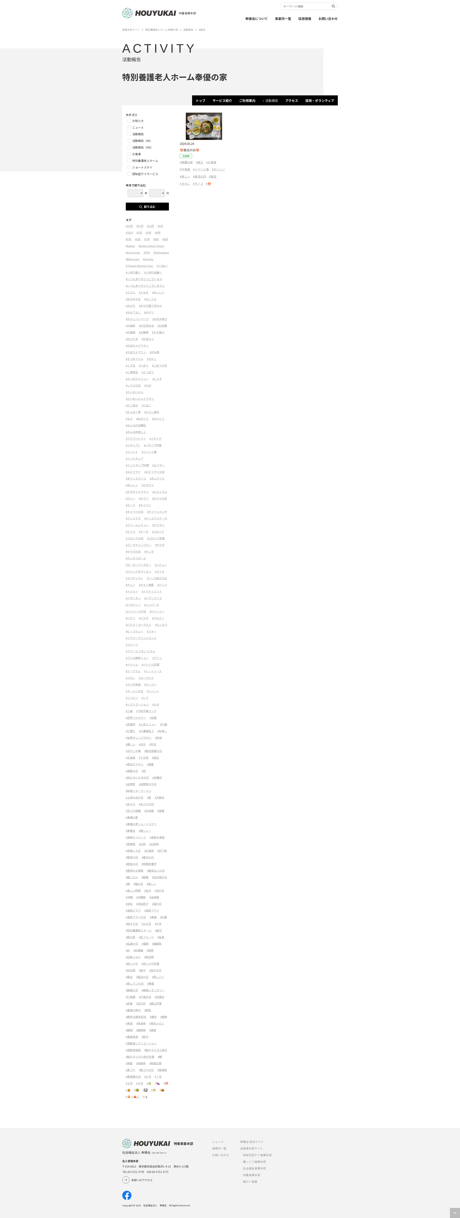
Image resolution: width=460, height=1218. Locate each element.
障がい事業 (250, 1181)
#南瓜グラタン (134, 764)
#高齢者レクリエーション (141, 1043)
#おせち (130, 306)
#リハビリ (132, 698)
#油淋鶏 (154, 897)
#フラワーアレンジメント (141, 638)
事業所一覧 (283, 18)
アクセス (291, 100)
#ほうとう (158, 418)
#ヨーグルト (146, 678)
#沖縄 (129, 897)
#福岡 (145, 944)
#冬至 (152, 744)
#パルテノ (158, 618)
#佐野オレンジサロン (138, 737)
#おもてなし (133, 312)
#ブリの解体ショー (137, 658)
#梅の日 (138, 884)
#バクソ (130, 618)
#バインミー (157, 611)
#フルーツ (132, 644)
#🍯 (128, 1090)
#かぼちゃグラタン (137, 345)
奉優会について (256, 18)
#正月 (147, 890)
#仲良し (162, 731)
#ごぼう (143, 365)
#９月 (139, 1083)
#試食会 (159, 997)
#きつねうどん (134, 359)
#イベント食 (201, 169)
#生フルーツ (146, 937)
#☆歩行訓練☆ (153, 272)
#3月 (148, 232)
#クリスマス (133, 518)
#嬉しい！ (145, 831)
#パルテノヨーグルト (138, 625)
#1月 (160, 226)
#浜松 (129, 904)
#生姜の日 (132, 944)
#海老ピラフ (133, 910)
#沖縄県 (141, 897)
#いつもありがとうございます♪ (145, 286)
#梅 (128, 884)
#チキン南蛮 (146, 585)
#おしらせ (150, 299)
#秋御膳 (138, 950)
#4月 (157, 232)
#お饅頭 (143, 332)
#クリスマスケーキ (155, 518)
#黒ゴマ (130, 1070)
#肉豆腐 (130, 970)
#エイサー (158, 465)
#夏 (149, 797)
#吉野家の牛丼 (148, 784)
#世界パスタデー (136, 718)
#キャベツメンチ (157, 512)
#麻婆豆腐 (155, 1063)
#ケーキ (143, 531)
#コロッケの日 (134, 538)
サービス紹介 (222, 100)
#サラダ (160, 545)
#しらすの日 (133, 385)
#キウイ (143, 498)
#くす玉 (130, 365)
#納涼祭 (149, 957)
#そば (147, 385)
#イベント (132, 452)
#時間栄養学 (149, 864)
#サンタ (149, 551)
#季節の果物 (157, 837)
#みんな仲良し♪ (136, 432)
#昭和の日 (132, 864)
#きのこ (185, 183)
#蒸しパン (158, 977)
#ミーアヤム (133, 671)
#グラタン (158, 525)
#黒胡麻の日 (133, 1076)
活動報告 (188, 29)
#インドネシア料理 (137, 465)
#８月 (129, 1083)
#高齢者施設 (133, 1050)
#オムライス (157, 478)
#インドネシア (134, 458)
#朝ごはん (132, 877)
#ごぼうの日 (159, 365)
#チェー (130, 585)
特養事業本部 (251, 1175)
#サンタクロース (136, 558)
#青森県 (141, 1023)
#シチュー (161, 565)
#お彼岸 (130, 325)
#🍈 (149, 1083)
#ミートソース (153, 671)
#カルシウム (159, 492)
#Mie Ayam (132, 259)
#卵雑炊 (157, 777)
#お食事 (211, 162)
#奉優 (160, 811)
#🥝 (136, 1090)
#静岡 (129, 1030)
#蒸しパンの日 (135, 983)
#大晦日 (159, 797)
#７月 (158, 1076)
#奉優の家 (186, 162)
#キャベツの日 (134, 512)
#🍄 (208, 183)
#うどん (130, 292)
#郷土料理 (155, 1003)
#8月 (156, 239)
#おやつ (149, 312)
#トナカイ (132, 591)
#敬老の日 (132, 857)
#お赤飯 (162, 325)
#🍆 (157, 1083)
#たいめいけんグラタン (140, 399)
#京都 (153, 718)
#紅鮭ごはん (133, 957)
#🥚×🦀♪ (132, 1096)
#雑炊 (153, 1017)
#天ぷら (130, 804)
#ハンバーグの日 (136, 611)
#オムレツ (132, 485)
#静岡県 (141, 1030)
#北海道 (130, 757)
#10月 (129, 226)
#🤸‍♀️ (145, 1096)
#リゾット (153, 691)
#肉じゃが (132, 963)
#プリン (157, 658)
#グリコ (130, 531)
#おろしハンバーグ (137, 319)
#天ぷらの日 (146, 804)
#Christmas (133, 252)
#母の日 (159, 890)
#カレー (130, 498)
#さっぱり (148, 372)
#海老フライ (151, 910)
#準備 (153, 917)
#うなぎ (143, 292)
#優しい (130, 744)
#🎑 (145, 1090)
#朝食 (145, 877)
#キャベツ (145, 505)
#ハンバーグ (151, 605)
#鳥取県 (141, 1063)
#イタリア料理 (152, 445)
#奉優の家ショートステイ (141, 824)
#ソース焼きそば (157, 578)
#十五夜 (143, 757)
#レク (145, 698)
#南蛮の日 (132, 771)
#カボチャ (148, 485)
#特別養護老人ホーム (138, 930)
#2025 (129, 232)
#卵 (144, 771)
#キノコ (198, 183)
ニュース (217, 1142)
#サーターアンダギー (138, 565)
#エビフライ (133, 472)
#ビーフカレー (134, 631)
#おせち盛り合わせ (150, 306)
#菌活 (212, 176)
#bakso (130, 246)
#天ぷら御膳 (133, 811)
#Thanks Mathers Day (139, 266)
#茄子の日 (155, 970)
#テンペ (162, 585)
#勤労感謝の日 (153, 751)
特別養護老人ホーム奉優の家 (161, 29)
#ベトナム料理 (150, 664)
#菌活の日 (199, 176)
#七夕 (155, 704)
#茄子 (142, 970)
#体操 (158, 737)
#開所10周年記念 (136, 1017)
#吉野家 (130, 784)
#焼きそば (132, 924)
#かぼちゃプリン (136, 352)
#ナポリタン (133, 598)
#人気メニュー (148, 724)
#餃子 (145, 1037)
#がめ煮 (154, 352)
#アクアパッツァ (136, 438)
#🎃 (162, 1090)
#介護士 (130, 731)
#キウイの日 (159, 498)
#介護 (163, 724)
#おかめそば (133, 299)
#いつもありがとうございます (144, 279)
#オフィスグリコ (136, 478)
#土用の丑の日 (134, 797)
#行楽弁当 (145, 997)
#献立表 (130, 937)
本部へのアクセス (142, 1180)
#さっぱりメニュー (137, 379)
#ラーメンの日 (134, 691)
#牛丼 (158, 924)
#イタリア (156, 438)
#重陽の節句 (133, 1010)
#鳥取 (129, 1063)
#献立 (199, 162)
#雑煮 (163, 1017)
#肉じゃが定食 (150, 963)
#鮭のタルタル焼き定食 (140, 1056)
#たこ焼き (132, 405)
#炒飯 (163, 917)
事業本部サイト (131, 29)
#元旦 (142, 744)
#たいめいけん (134, 392)
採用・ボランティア (319, 100)
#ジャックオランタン (138, 571)
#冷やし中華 (133, 751)
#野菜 (147, 1010)
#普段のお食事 (134, 870)
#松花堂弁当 (159, 877)
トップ (200, 100)
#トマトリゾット (152, 591)
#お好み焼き (159, 319)
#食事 (152, 1030)
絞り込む (149, 206)
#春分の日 (148, 857)
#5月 (128, 239)
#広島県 (149, 850)
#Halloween (161, 252)
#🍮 (153, 1090)
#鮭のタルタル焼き (155, 1050)
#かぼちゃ (148, 339)
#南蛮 (150, 764)
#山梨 (142, 844)
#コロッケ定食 (156, 538)
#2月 (139, 232)
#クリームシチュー (137, 525)
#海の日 (157, 904)
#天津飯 (149, 811)
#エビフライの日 (154, 472)
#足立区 (141, 1003)
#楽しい (185, 176)
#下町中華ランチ (146, 711)
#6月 (138, 239)
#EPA (147, 252)
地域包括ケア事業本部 (257, 1155)
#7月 (147, 239)
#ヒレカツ (161, 625)
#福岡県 (157, 944)
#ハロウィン (133, 605)
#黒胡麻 (162, 1070)
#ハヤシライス (153, 598)
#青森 (129, 1023)
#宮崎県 (130, 844)
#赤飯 (129, 1003)
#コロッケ (158, 531)
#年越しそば (133, 850)
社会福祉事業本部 (254, 1168)
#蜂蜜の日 (132, 990)
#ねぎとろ (142, 418)
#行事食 (185, 169)
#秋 (128, 950)
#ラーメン (150, 684)
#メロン (130, 678)
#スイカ (159, 571)
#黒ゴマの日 (146, 1070)
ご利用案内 (247, 100)
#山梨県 (154, 844)
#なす (129, 418)
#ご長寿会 (132, 372)
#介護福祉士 (146, 731)
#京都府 (130, 724)
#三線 (129, 711)
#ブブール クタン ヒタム (140, 651)
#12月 (150, 226)
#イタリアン (133, 445)
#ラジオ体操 (133, 684)
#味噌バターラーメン (138, 791)
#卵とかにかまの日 (137, 777)
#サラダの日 (133, 551)
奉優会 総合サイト (252, 1142)
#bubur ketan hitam (151, 246)
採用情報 (304, 18)
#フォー (151, 631)
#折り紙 (162, 850)
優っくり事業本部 (254, 1161)
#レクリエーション (137, 704)
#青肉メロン (156, 1023)
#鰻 (160, 1056)
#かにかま (132, 339)
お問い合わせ (328, 18)
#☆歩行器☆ (133, 272)
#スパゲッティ (134, 578)
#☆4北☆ (162, 266)
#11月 (139, 226)
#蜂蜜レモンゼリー (153, 990)
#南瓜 (155, 757)
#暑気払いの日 (156, 870)
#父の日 (146, 924)
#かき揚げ (158, 332)
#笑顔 (150, 950)
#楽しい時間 (133, 890)
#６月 (147, 1076)
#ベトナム (132, 664)
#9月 (165, 239)
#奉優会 (130, 831)
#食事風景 (132, 1037)
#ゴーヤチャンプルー (138, 545)
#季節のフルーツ (136, 837)
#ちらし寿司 (151, 412)
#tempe (148, 259)
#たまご (146, 405)
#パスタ (143, 618)
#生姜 (160, 937)
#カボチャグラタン (137, 492)
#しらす (157, 379)
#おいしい (218, 169)
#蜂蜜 (150, 983)
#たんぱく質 (133, 412)
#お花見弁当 (146, 325)
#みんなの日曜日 (136, 425)
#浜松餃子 (142, 904)
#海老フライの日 (136, 917)
